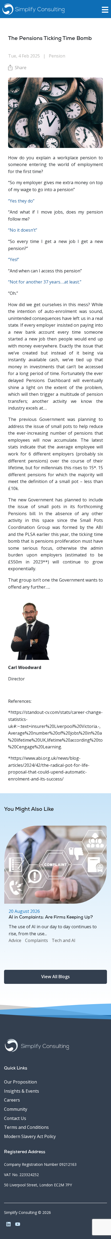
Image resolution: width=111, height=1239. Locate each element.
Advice (15, 940)
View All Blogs (55, 977)
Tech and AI (63, 940)
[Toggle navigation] (106, 9)
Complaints (36, 940)
